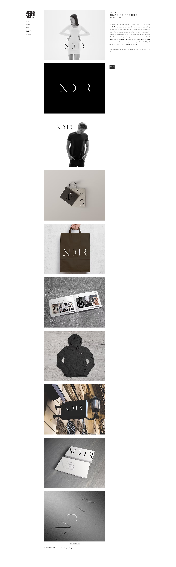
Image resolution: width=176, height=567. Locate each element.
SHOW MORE (75, 544)
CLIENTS (29, 31)
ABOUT (28, 25)
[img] (74, 35)
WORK (28, 28)
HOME (28, 21)
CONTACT (29, 34)
